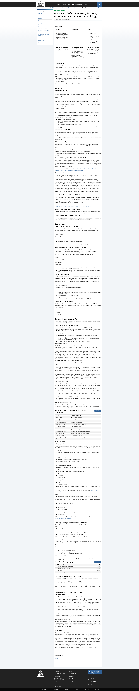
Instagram (92, 679)
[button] (99, 4)
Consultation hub (72, 679)
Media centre (71, 676)
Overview (40, 13)
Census (64, 4)
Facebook (91, 678)
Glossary (40, 42)
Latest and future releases (59, 673)
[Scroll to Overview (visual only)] (63, 26)
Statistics (57, 4)
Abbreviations (41, 40)
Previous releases (91, 22)
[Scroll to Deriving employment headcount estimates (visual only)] (88, 522)
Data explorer (57, 681)
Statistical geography (58, 678)
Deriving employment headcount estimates (42, 27)
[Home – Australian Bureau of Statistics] (40, 673)
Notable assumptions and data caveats (43, 35)
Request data (56, 684)
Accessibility (86, 689)
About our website (72, 673)
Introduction (40, 15)
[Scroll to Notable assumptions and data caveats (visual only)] (84, 592)
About (86, 4)
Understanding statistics (59, 686)
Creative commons (44, 689)
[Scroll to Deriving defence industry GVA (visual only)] (78, 319)
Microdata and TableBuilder (59, 679)
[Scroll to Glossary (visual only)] (62, 662)
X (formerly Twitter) (93, 681)
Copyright (56, 689)
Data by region (57, 676)
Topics (55, 675)
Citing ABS (71, 678)
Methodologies (44, 7)
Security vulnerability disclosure (75, 683)
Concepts (40, 18)
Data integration (57, 683)
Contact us (71, 681)
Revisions (40, 38)
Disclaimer (66, 689)
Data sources (41, 20)
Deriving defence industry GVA (43, 24)
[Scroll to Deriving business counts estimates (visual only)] (82, 576)
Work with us (71, 675)
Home (38, 7)
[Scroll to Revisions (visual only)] (63, 630)
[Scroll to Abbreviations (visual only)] (66, 655)
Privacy (76, 689)
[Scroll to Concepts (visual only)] (63, 88)
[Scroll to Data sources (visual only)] (66, 224)
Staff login (97, 689)
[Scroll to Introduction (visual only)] (65, 64)
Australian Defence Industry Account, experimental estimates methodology (63, 7)
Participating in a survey (75, 4)
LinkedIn (91, 683)
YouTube (91, 684)
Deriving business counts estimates (43, 31)
